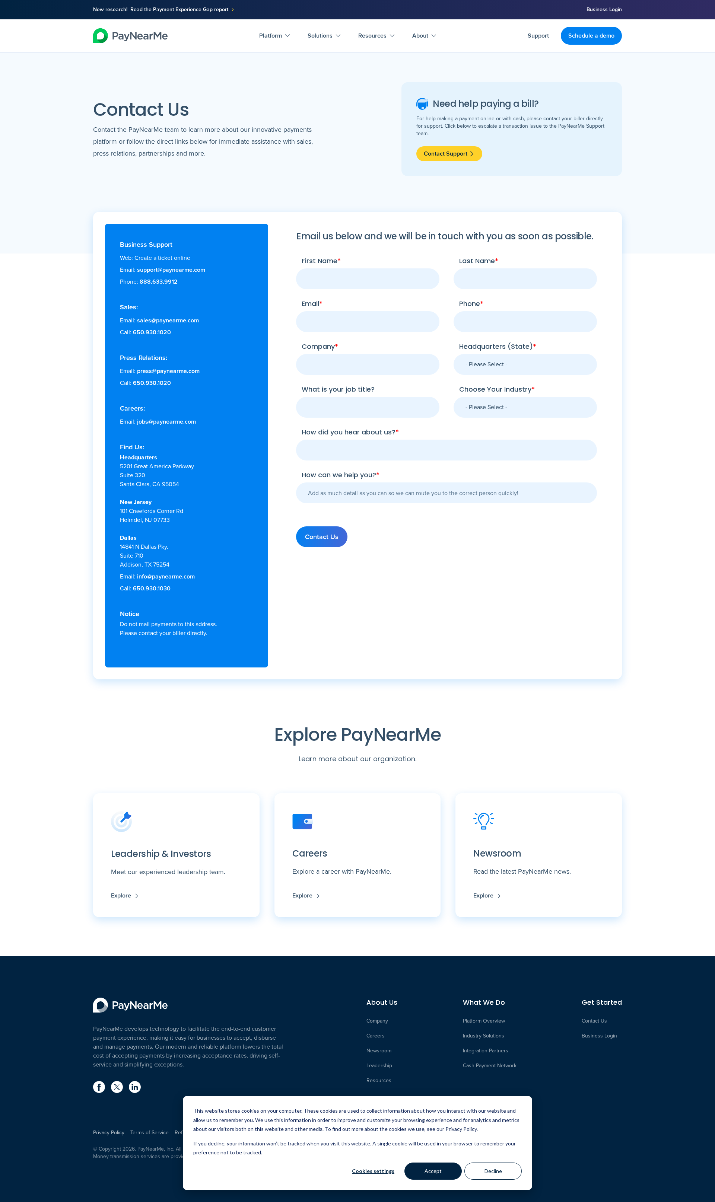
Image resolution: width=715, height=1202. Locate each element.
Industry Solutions (483, 1036)
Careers (375, 1036)
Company (377, 1021)
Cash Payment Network (490, 1065)
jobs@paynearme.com (166, 421)
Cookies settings (373, 1171)
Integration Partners (485, 1051)
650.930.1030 (152, 588)
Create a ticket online (162, 258)
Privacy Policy (108, 1132)
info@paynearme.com (166, 576)
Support (538, 35)
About (420, 35)
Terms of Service (149, 1132)
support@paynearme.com (171, 269)
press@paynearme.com (168, 371)
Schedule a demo (591, 35)
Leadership (379, 1065)
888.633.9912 (159, 281)
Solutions (320, 35)
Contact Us (594, 1021)
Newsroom (378, 1051)
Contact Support (445, 153)
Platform (270, 35)
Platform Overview (484, 1021)
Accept (433, 1171)
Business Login (604, 9)
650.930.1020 (152, 332)
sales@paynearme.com (168, 320)
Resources (372, 35)
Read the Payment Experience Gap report (179, 9)
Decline (493, 1171)
